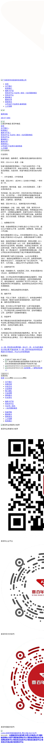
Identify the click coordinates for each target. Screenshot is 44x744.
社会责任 (8, 397)
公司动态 (8, 104)
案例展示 (8, 97)
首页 (7, 84)
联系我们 (8, 88)
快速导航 (8, 412)
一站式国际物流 (31, 93)
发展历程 (8, 384)
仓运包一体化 (19, 93)
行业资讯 (15, 104)
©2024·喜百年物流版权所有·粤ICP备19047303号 (19, 733)
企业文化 (8, 386)
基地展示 (8, 395)
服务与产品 (9, 91)
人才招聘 (8, 106)
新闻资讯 (8, 102)
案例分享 (8, 99)
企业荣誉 (8, 388)
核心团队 (8, 391)
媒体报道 (23, 104)
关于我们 (8, 86)
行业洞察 (8, 393)
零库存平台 (9, 93)
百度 (2, 378)
